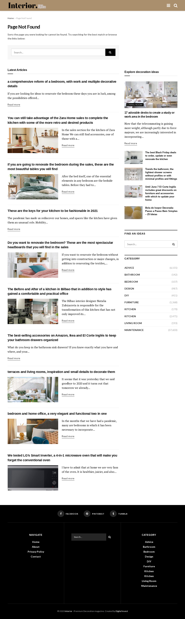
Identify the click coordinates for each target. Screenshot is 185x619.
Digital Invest (122, 611)
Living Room (135, 104)
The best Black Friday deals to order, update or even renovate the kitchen (160, 155)
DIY (126, 295)
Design (129, 288)
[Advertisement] (150, 39)
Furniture (131, 302)
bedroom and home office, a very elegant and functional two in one (57, 413)
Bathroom (132, 274)
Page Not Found (24, 18)
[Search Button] (110, 52)
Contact (36, 556)
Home (11, 18)
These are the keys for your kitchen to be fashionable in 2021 (53, 211)
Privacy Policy (36, 551)
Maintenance (134, 329)
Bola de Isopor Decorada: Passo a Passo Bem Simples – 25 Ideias (161, 211)
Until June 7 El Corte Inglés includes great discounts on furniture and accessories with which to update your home (161, 193)
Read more (14, 104)
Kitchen (130, 309)
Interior (68, 611)
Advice (129, 267)
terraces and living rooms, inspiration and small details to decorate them (61, 372)
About (36, 546)
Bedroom (131, 281)
